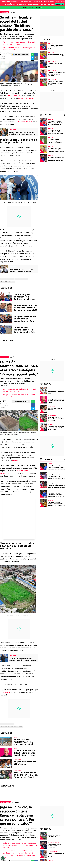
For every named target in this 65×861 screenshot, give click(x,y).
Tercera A (6, 692)
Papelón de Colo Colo (49, 1)
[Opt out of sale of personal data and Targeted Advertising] (3, 858)
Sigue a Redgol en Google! (21, 54)
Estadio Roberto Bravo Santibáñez (11, 727)
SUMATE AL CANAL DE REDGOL (31, 7)
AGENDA (43, 4)
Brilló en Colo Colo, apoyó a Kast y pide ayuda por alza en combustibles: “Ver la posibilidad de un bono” (20, 845)
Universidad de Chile (26, 98)
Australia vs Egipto (13, 1)
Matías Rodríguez (13, 96)
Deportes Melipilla (25, 122)
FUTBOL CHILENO (53, 4)
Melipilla (16, 460)
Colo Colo (16, 802)
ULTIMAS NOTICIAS (33, 4)
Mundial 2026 (21, 4)
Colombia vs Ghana (37, 1)
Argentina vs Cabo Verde (25, 1)
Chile (13, 12)
